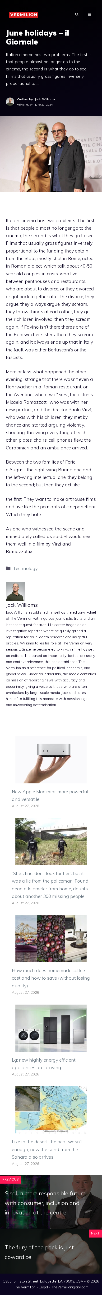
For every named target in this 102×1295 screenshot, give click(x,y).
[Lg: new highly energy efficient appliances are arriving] (51, 1048)
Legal (43, 1287)
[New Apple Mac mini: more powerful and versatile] (51, 779)
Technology (25, 568)
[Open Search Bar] (76, 14)
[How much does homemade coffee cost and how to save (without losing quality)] (51, 958)
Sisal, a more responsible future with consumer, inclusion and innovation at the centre (45, 1203)
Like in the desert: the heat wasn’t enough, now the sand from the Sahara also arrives (47, 1149)
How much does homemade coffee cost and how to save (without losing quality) (51, 978)
